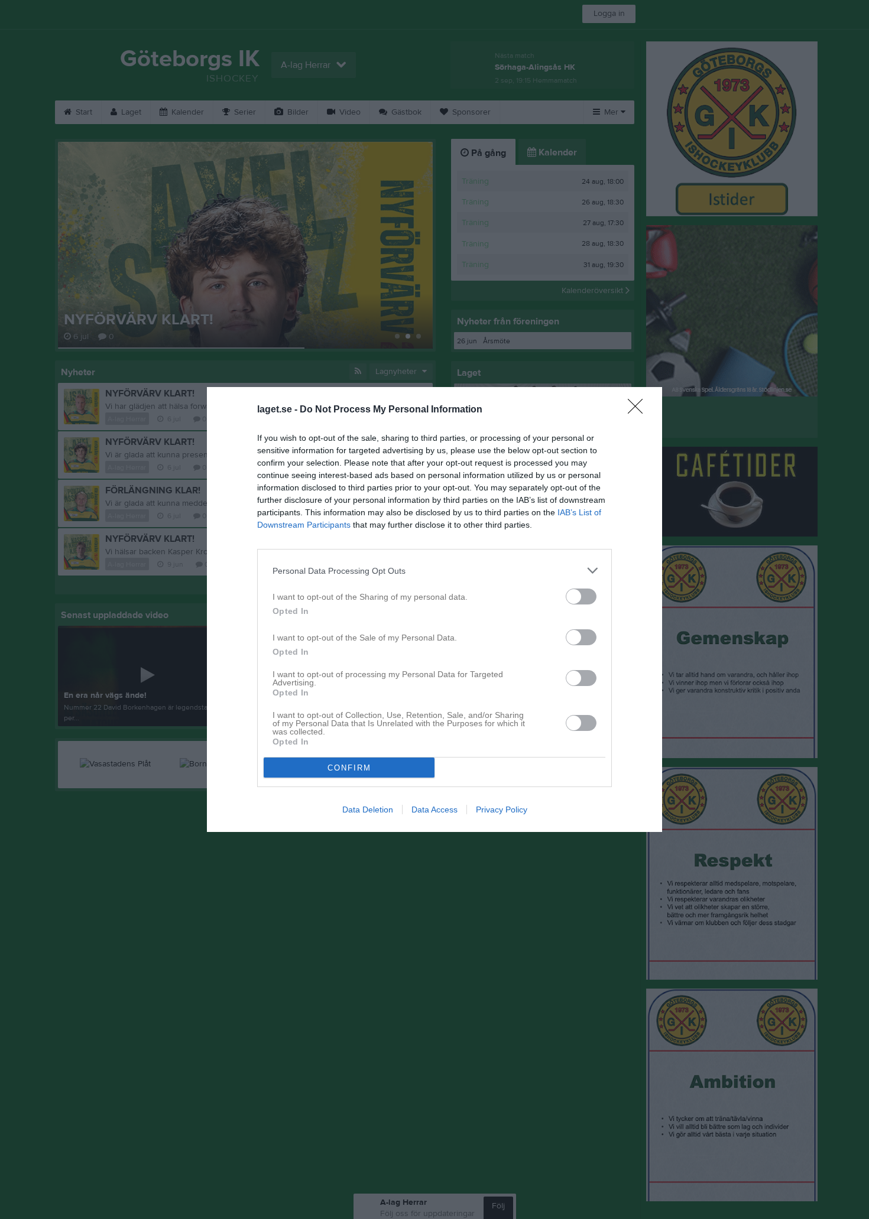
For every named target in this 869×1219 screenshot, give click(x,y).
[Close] (639, 410)
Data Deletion (367, 809)
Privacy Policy (501, 809)
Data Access (434, 809)
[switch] (581, 596)
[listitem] (434, 570)
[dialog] (434, 609)
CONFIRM (349, 767)
